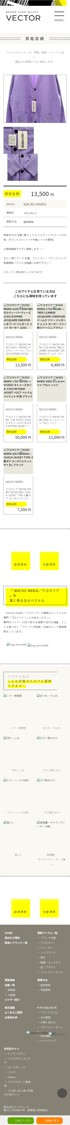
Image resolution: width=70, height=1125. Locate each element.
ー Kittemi (10, 1077)
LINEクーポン (24, 1120)
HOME (8, 933)
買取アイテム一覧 (47, 933)
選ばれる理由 (12, 938)
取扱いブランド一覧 (16, 943)
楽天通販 (10, 1007)
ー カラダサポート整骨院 (17, 1084)
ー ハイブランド (46, 952)
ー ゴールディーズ (15, 1067)
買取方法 (42, 980)
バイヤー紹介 (12, 999)
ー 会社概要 (44, 1017)
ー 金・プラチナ (46, 967)
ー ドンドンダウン (15, 1053)
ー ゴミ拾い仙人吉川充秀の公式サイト (18, 1092)
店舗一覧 (10, 985)
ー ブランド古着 (46, 938)
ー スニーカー (45, 947)
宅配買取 (49, 564)
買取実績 (10, 980)
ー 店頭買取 (44, 985)
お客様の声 (11, 1017)
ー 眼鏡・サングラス (49, 962)
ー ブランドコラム (47, 1012)
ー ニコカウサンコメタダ (17, 1060)
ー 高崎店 (10, 990)
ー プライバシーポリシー (50, 1029)
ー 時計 (41, 957)
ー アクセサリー (46, 943)
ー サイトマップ (46, 1041)
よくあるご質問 (13, 1012)
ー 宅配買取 (44, 990)
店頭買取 (20, 564)
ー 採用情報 (44, 1036)
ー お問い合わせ (46, 1022)
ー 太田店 (10, 995)
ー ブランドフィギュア (50, 972)
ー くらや (10, 1072)
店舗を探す (52, 1120)
